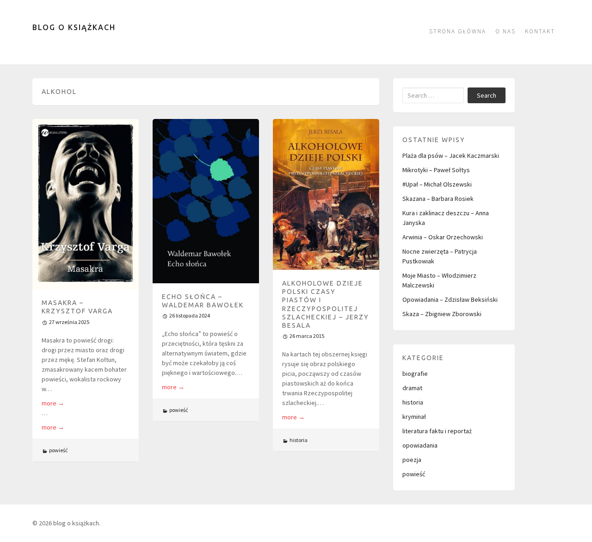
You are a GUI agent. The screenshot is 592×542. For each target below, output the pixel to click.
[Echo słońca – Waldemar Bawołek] (206, 201)
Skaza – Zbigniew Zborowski (441, 314)
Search (486, 95)
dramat (412, 388)
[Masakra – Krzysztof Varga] (85, 204)
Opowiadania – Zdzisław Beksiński (450, 299)
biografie (415, 373)
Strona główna (457, 31)
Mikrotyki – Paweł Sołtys (436, 170)
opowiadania (420, 445)
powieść (58, 450)
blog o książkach (74, 27)
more (53, 403)
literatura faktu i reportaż (437, 431)
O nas (505, 31)
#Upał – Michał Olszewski (437, 184)
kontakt (540, 31)
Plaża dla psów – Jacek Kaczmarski (450, 155)
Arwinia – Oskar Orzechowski (442, 237)
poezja (411, 459)
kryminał (414, 416)
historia (299, 439)
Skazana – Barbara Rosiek (438, 198)
